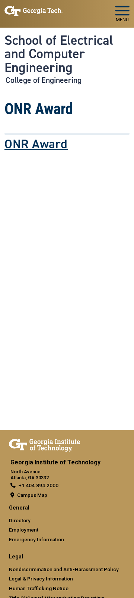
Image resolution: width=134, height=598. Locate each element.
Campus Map (32, 495)
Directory (20, 520)
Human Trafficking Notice (38, 588)
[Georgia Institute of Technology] (33, 10)
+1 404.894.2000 (38, 485)
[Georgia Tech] (44, 444)
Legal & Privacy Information (41, 579)
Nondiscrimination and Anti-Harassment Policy (64, 569)
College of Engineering (44, 80)
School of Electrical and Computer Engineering (58, 54)
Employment (23, 530)
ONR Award (36, 144)
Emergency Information (36, 539)
